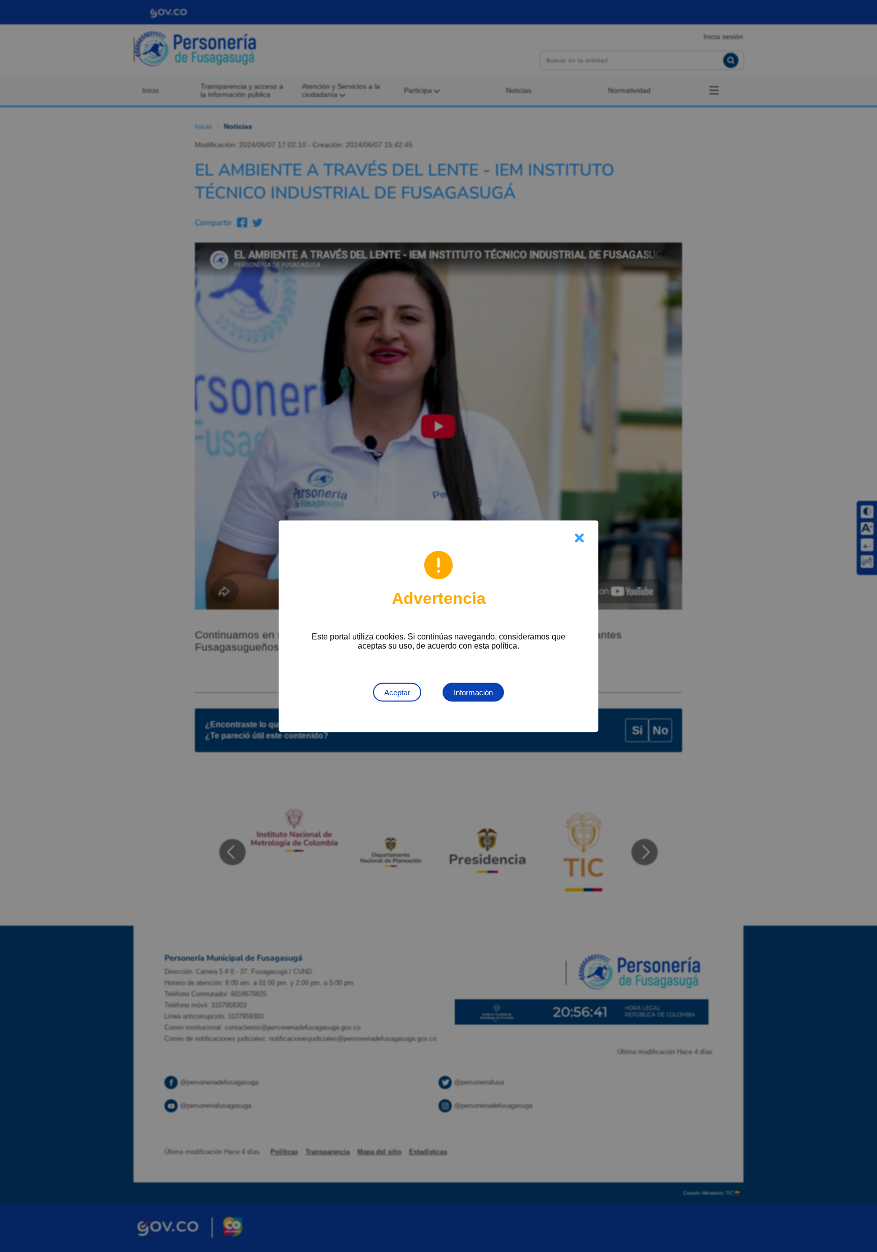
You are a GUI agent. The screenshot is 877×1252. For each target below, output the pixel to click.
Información (473, 692)
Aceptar (397, 692)
